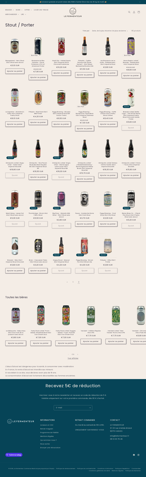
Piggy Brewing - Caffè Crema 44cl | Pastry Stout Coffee (108, 113)
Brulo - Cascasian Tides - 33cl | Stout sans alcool (38, 261)
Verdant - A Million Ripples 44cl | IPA (91, 332)
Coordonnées (136, 468)
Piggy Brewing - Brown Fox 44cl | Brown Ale (84, 261)
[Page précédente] (67, 282)
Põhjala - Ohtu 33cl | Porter (107, 261)
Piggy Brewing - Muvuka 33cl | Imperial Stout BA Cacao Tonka (61, 113)
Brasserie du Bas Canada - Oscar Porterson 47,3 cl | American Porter (38, 63)
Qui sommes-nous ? (48, 440)
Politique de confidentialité (86, 468)
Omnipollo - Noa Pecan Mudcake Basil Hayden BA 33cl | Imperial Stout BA (38, 165)
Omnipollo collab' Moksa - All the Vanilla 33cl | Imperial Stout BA (108, 165)
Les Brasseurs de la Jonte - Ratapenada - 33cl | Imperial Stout (108, 62)
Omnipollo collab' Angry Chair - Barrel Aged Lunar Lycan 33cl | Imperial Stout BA (61, 165)
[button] (9, 10)
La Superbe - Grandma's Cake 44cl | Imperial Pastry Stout (15, 113)
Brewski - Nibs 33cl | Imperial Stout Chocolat (15, 261)
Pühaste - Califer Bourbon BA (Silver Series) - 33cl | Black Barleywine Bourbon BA (84, 63)
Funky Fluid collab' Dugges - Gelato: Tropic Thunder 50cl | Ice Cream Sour (66, 332)
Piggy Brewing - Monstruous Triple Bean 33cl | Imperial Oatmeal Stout (84, 114)
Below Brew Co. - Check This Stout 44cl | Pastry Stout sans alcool (131, 215)
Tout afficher (73, 358)
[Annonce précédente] (6, 2)
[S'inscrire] (89, 407)
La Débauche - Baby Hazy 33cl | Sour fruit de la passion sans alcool (15, 332)
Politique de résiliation (133, 471)
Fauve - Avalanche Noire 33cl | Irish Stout (84, 214)
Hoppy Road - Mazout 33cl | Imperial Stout (61, 261)
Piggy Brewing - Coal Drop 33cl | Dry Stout (108, 214)
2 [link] (78, 282)
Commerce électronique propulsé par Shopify (39, 468)
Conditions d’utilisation (105, 468)
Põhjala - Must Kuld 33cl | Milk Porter (38, 113)
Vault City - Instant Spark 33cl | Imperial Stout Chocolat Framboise (61, 62)
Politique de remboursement (65, 468)
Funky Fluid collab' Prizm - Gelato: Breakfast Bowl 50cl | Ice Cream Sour (40, 332)
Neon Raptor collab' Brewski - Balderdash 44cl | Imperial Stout (131, 62)
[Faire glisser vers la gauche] (68, 354)
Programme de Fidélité (49, 432)
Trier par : (86, 31)
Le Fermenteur (19, 468)
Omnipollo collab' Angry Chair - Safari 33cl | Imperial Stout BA (15, 165)
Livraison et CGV (46, 425)
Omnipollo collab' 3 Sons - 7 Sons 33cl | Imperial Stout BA (131, 165)
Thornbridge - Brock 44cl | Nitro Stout (38, 214)
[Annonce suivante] (140, 2)
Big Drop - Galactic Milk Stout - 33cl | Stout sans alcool (61, 215)
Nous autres (45, 444)
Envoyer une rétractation (50, 447)
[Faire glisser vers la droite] (77, 354)
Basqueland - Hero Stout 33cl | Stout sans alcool (15, 61)
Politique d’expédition (122, 468)
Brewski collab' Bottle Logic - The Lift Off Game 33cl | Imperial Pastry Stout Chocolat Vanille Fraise (131, 115)
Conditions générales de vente (99, 471)
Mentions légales (47, 436)
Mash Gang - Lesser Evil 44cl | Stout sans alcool (15, 214)
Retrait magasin (46, 429)
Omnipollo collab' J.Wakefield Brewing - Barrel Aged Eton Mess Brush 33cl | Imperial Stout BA (84, 166)
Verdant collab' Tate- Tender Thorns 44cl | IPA (116, 332)
